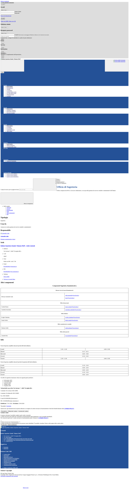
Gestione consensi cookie (10, 463)
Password (17, 13)
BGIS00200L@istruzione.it (10, 266)
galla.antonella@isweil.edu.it (72, 295)
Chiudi (2, 43)
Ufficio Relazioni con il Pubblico (11, 458)
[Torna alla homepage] (64, 59)
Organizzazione (60, 182)
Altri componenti (11, 213)
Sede (8, 211)
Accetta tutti (23, 411)
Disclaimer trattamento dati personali (9, 476)
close (2, 72)
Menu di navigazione (28, 203)
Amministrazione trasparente (10, 465)
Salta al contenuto (5, 1)
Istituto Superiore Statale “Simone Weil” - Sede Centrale (18, 246)
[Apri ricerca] (116, 66)
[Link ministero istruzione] (7, 2)
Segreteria (8, 406)
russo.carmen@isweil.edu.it (71, 306)
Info (8, 214)
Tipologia (9, 207)
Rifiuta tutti (12, 411)
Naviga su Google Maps (9, 279)
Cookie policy (7, 454)
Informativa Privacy (8, 457)
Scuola (58, 180)
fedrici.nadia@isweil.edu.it (71, 320)
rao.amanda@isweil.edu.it (71, 335)
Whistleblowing (7, 462)
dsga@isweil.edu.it (69, 298)
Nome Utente (18, 11)
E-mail (16, 34)
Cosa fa (8, 209)
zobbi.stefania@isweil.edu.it (72, 328)
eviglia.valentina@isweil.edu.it (72, 317)
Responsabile (10, 210)
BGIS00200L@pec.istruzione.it (11, 271)
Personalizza (4, 411)
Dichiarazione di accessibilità (10, 459)
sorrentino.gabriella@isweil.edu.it (73, 309)
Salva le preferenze (12, 424)
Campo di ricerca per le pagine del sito (10, 189)
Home (58, 179)
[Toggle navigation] (12, 66)
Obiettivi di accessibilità (9, 461)
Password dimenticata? (6, 15)
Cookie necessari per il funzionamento (10, 422)
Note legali (6, 455)
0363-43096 (6, 276)
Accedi (2, 4)
